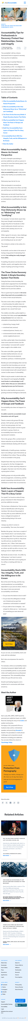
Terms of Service (19, 987)
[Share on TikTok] (14, 802)
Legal (2, 1009)
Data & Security (19, 989)
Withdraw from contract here (7, 1012)
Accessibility (4, 1006)
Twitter (4, 987)
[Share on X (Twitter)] (6, 802)
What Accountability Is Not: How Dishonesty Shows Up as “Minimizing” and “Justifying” (15, 109)
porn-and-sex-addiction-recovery (11, 25)
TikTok (3, 994)
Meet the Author (8, 144)
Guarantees (4, 972)
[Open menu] (25, 2)
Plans (2, 970)
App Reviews (4, 975)
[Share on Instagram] (18, 802)
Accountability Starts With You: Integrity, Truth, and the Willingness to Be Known (15, 138)
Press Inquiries (18, 977)
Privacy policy (18, 984)
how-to (3, 24)
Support (3, 1002)
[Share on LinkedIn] (10, 802)
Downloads (3, 965)
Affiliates (17, 967)
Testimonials (18, 970)
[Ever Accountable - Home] (9, 3)
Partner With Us (19, 965)
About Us (17, 963)
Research (17, 972)
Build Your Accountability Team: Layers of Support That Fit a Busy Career (13, 130)
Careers (17, 975)
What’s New (4, 963)
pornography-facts (7, 27)
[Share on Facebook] (2, 802)
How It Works (4, 967)
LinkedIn (4, 992)
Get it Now (9, 644)
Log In (2, 977)
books (22, 721)
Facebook (4, 984)
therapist (18, 730)
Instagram (4, 989)
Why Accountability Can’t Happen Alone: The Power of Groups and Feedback (13, 122)
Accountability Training (6, 1004)
